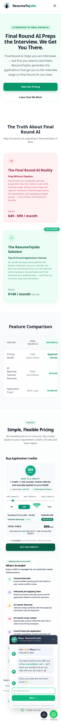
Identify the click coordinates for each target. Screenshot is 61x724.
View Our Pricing (30, 86)
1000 (49, 507)
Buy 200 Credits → (30, 547)
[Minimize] (53, 640)
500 (36, 507)
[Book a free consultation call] (44, 714)
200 (24, 507)
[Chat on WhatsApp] (54, 714)
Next (32, 698)
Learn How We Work (30, 97)
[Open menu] (55, 6)
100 (11, 507)
